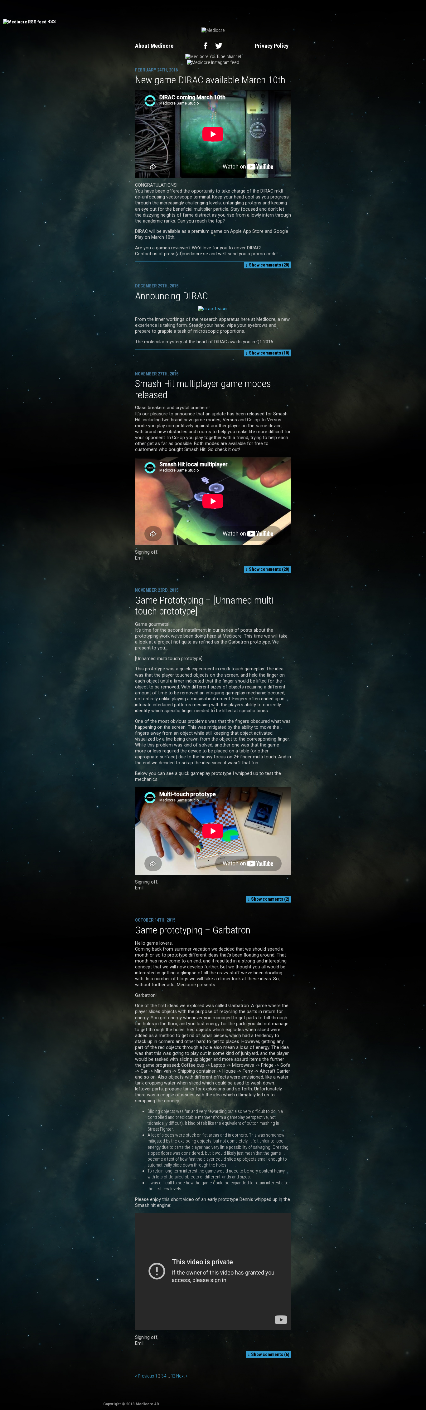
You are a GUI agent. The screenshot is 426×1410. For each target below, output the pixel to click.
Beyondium (160, 9)
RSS (51, 21)
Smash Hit (236, 9)
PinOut (136, 9)
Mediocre (113, 9)
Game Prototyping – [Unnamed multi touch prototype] (204, 605)
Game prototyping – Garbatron (192, 930)
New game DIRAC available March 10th (210, 80)
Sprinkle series (302, 9)
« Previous (144, 1376)
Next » (181, 1376)
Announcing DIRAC (171, 296)
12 (173, 1376)
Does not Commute (199, 9)
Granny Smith (267, 9)
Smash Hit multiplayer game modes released (203, 389)
